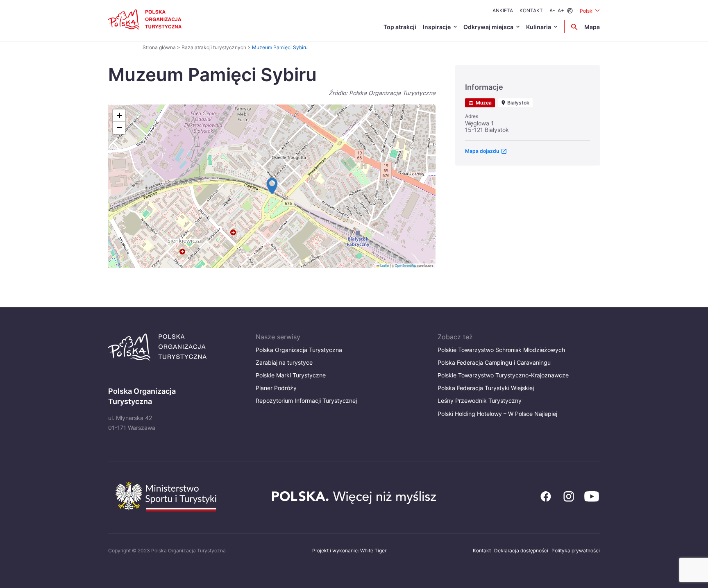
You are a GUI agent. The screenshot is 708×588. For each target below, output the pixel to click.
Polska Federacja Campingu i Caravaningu (494, 362)
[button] (272, 186)
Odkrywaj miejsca (488, 26)
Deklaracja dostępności (521, 550)
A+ (561, 10)
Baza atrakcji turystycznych (214, 47)
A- (552, 10)
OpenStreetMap (405, 265)
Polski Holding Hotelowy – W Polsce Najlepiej (497, 413)
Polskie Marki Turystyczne (291, 375)
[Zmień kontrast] (570, 11)
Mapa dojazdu (482, 151)
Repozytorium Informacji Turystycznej (306, 400)
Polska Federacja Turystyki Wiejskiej (486, 387)
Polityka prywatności (575, 550)
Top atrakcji (400, 26)
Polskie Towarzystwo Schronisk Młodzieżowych (501, 349)
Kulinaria (538, 26)
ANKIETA (502, 10)
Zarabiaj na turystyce (284, 362)
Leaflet (384, 265)
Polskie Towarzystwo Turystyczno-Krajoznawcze (503, 375)
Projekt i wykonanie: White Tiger (349, 550)
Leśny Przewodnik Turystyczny (480, 400)
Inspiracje (437, 26)
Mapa (592, 26)
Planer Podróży (276, 387)
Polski (590, 10)
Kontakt (531, 10)
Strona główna (159, 47)
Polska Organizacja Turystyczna (299, 349)
